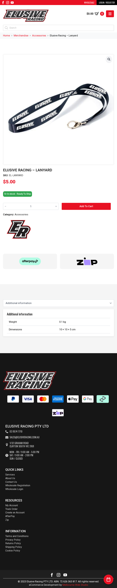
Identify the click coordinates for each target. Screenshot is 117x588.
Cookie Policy (12, 550)
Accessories (39, 35)
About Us (10, 478)
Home (6, 35)
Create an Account (15, 512)
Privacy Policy (13, 539)
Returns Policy (13, 543)
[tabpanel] (58, 322)
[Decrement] (5, 206)
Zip (7, 519)
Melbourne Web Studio (75, 584)
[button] (109, 59)
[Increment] (56, 206)
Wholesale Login (14, 489)
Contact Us (11, 481)
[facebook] (3, 2)
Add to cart (86, 206)
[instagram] (7, 2)
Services (10, 474)
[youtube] (12, 2)
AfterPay (10, 516)
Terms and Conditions (16, 536)
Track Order (11, 509)
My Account (11, 505)
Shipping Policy (13, 547)
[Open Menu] (110, 13)
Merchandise (21, 35)
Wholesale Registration (17, 485)
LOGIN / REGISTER (107, 2)
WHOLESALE (89, 2)
